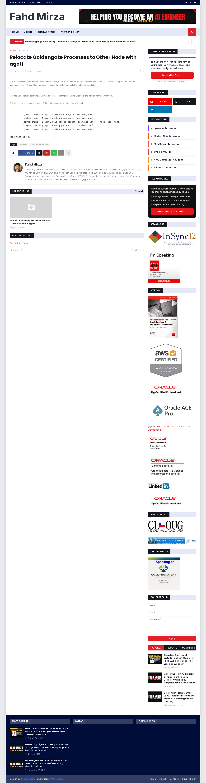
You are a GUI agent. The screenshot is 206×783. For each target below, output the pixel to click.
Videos (48, 2)
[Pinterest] (46, 153)
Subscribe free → (172, 75)
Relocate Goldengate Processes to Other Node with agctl (30, 222)
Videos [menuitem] (28, 32)
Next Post (137, 250)
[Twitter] (39, 153)
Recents (172, 647)
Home (13, 2)
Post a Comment (19, 242)
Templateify (28, 778)
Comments (188, 647)
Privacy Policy (189, 778)
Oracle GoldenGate (39, 144)
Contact (174, 778)
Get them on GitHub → (172, 211)
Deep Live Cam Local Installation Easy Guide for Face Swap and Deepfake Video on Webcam (179, 659)
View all (139, 191)
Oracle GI (23, 50)
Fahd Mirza (33, 164)
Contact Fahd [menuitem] (46, 32)
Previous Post (18, 250)
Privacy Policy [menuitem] (70, 32)
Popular (156, 647)
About (22, 2)
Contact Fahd (35, 2)
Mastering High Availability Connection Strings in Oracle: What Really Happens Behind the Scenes (80, 41)
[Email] (61, 153)
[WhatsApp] (54, 153)
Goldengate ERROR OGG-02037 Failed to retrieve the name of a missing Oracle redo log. (179, 697)
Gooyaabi (58, 778)
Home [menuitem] (15, 32)
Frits (11, 95)
